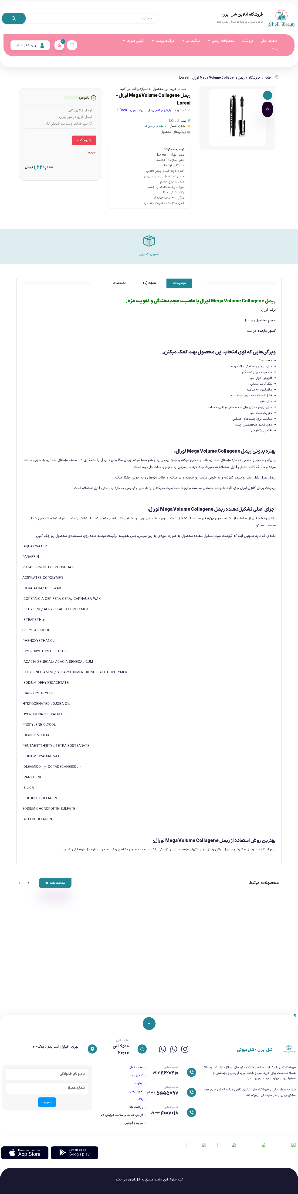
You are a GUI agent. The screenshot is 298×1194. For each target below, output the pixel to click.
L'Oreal (174, 121)
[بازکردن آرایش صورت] (124, 40)
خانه (268, 77)
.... (267, 95)
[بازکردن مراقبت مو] (183, 40)
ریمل (151, 110)
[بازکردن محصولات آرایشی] (209, 40)
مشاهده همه (57, 883)
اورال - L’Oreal (126, 110)
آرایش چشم (164, 110)
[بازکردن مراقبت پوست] (152, 40)
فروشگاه (254, 77)
